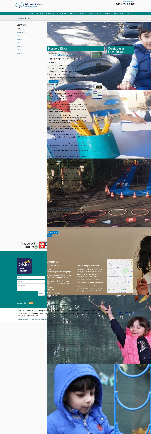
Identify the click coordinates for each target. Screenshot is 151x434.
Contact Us (129, 13)
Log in (31, 303)
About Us (39, 13)
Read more (53, 82)
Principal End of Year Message (61, 55)
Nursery (22, 29)
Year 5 (21, 50)
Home (31, 13)
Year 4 (21, 46)
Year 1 (21, 36)
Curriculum (107, 13)
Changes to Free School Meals (62, 87)
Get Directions (120, 295)
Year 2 (21, 39)
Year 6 (21, 53)
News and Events (94, 13)
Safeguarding (50, 13)
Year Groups (118, 13)
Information (61, 13)
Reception (22, 32)
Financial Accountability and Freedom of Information (32, 319)
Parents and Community (76, 13)
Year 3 (21, 43)
